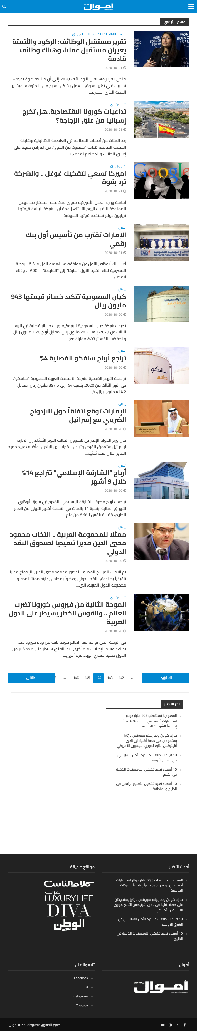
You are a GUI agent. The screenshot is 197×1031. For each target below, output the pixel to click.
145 (87, 677)
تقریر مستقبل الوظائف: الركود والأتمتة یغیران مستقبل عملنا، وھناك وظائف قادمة (69, 50)
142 (121, 677)
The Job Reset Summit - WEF (104, 34)
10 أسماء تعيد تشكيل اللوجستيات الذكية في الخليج (146, 772)
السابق (167, 677)
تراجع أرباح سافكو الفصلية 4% (83, 358)
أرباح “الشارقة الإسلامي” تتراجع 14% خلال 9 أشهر (74, 477)
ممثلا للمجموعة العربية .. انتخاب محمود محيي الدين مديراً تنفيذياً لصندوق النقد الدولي (68, 543)
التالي (30, 677)
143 (110, 677)
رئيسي (76, 34)
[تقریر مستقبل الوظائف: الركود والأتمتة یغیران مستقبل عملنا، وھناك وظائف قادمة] (161, 48)
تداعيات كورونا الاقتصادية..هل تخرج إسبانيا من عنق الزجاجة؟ (74, 115)
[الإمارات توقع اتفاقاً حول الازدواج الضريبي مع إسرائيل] (161, 418)
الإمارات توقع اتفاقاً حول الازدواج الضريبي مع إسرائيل (78, 415)
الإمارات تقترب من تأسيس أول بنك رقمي (76, 239)
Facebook (81, 978)
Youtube (82, 1005)
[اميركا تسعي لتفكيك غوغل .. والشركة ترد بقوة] (161, 180)
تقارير (123, 105)
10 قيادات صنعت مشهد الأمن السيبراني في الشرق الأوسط (147, 757)
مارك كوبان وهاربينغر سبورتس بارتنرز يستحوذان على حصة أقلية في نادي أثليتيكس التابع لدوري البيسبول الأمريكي (147, 740)
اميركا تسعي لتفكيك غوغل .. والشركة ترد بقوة (70, 177)
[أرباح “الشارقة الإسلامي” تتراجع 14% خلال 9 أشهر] (161, 480)
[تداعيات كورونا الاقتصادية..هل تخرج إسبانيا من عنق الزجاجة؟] (161, 119)
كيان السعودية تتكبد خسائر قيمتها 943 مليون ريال (68, 300)
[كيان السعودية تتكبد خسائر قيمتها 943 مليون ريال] (161, 303)
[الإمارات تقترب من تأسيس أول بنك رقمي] (161, 242)
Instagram (80, 996)
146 (76, 677)
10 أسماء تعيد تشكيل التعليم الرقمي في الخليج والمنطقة (146, 786)
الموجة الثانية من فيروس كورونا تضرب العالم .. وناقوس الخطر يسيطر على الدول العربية (67, 613)
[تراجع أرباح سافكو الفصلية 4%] (161, 365)
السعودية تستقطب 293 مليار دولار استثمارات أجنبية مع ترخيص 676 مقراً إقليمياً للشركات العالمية (150, 721)
